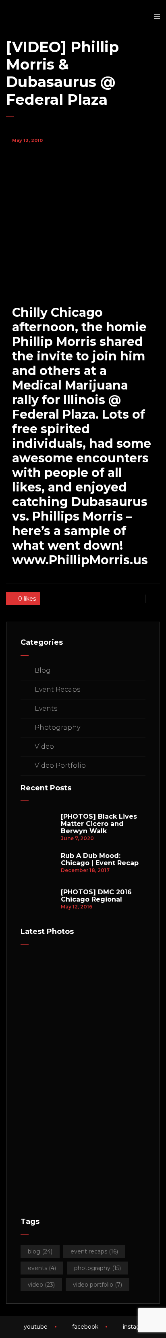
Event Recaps (57, 689)
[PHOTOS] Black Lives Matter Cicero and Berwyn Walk (99, 824)
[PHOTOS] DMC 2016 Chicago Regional (96, 896)
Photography (57, 727)
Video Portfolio (60, 765)
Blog (43, 670)
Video (44, 746)
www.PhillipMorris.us (80, 560)
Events (46, 708)
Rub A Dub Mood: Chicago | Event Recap (100, 859)
